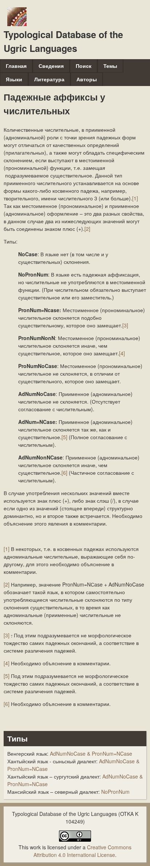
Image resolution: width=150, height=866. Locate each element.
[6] (64, 472)
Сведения (51, 65)
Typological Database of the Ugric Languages (63, 41)
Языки (14, 79)
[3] (125, 325)
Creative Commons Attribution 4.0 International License (82, 850)
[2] (87, 228)
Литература (49, 79)
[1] (135, 198)
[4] (122, 353)
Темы (110, 65)
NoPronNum (115, 791)
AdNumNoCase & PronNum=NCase (91, 753)
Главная (16, 65)
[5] (64, 437)
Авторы (86, 79)
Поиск (83, 65)
